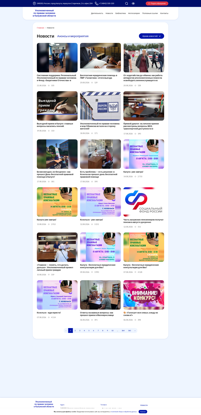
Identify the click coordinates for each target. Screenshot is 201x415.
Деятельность (97, 13)
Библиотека (120, 13)
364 (123, 330)
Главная (40, 28)
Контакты (164, 13)
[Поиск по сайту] (126, 3)
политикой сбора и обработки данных (124, 411)
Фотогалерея (134, 13)
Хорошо (143, 411)
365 (129, 330)
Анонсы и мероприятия (72, 36)
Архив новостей (150, 36)
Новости (109, 13)
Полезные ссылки (150, 13)
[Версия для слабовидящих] (133, 3)
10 (112, 330)
